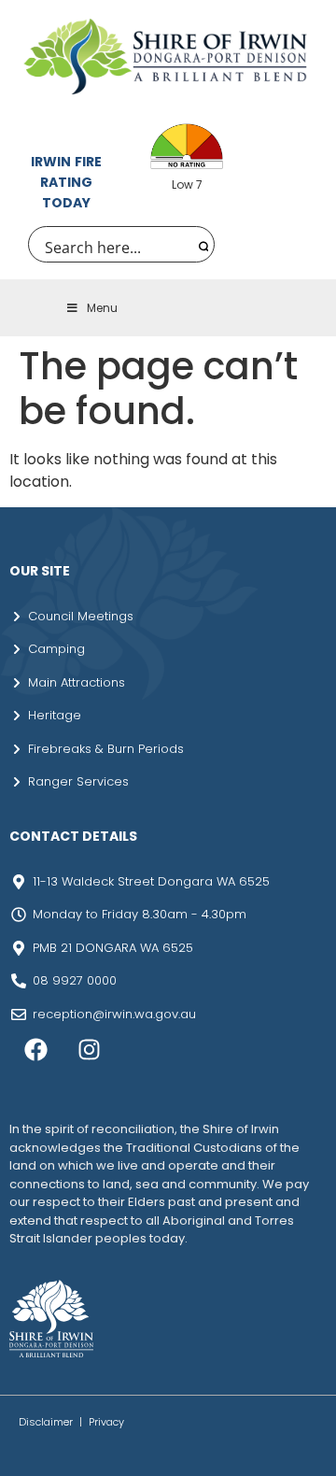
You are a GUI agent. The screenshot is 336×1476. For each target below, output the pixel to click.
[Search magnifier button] (201, 244)
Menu (102, 308)
